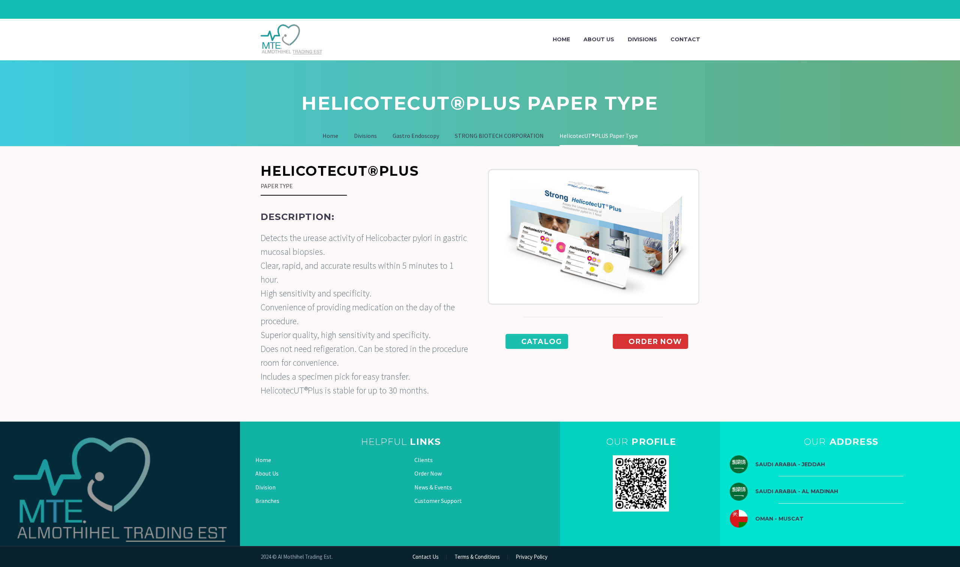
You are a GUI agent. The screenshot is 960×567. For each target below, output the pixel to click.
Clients (423, 460)
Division (265, 487)
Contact (685, 39)
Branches (267, 500)
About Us (599, 39)
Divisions (642, 39)
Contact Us (425, 557)
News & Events (433, 487)
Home (561, 39)
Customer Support (438, 500)
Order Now (428, 473)
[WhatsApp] (478, 9)
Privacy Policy (532, 557)
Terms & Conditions (477, 557)
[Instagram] (466, 9)
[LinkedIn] (455, 9)
